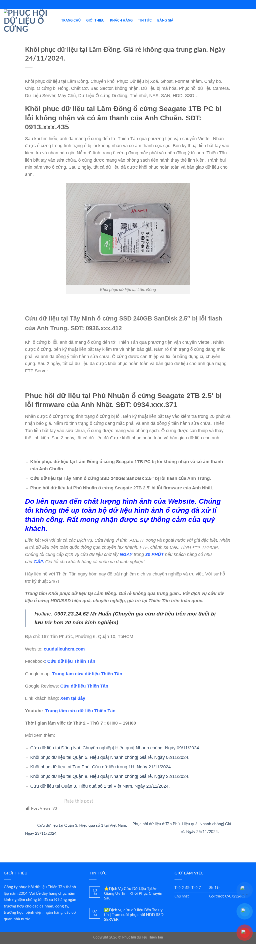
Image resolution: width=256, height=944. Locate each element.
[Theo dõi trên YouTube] (130, 4)
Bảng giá (165, 20)
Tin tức (145, 20)
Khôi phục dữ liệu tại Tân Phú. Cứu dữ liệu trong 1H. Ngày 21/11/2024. (101, 766)
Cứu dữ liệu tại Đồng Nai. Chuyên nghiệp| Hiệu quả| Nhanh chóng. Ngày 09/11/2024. (115, 747)
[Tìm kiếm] (250, 20)
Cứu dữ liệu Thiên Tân (71, 661)
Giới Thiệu (95, 20)
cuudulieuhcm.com (64, 649)
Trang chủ (71, 20)
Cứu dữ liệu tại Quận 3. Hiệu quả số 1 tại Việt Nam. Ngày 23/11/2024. (100, 786)
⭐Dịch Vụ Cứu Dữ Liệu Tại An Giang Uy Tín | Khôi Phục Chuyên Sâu (133, 893)
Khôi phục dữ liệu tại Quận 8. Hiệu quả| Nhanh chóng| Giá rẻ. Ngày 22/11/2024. (110, 776)
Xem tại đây (72, 698)
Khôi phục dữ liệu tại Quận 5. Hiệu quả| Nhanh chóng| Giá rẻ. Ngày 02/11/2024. (110, 757)
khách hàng (121, 20)
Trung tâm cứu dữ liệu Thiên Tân (87, 673)
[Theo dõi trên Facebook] (125, 4)
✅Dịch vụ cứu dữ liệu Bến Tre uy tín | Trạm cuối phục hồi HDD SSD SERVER (134, 914)
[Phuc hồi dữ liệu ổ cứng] (29, 20)
